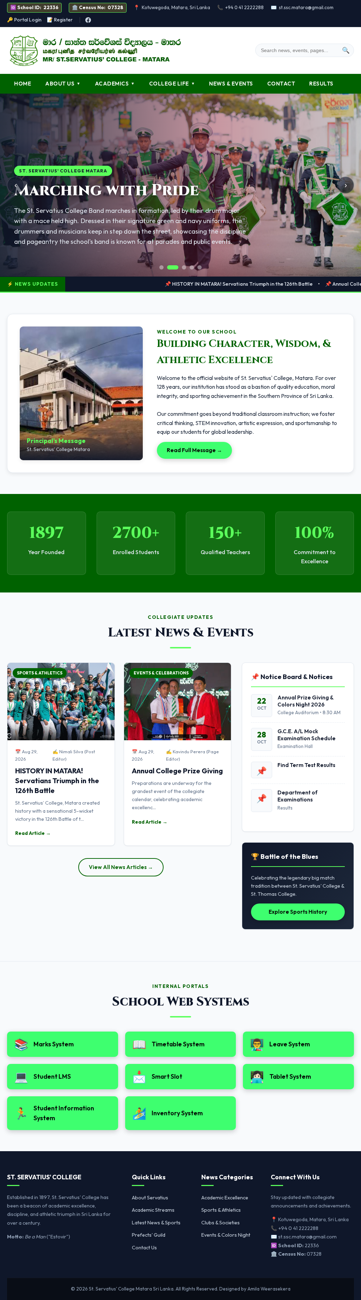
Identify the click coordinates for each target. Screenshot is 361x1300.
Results (321, 83)
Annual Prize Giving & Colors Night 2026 (305, 701)
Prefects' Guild (148, 1235)
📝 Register (60, 20)
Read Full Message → (194, 450)
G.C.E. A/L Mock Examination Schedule (306, 735)
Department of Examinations (297, 796)
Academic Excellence (224, 1197)
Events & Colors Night (225, 1235)
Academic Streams (153, 1210)
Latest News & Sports (156, 1222)
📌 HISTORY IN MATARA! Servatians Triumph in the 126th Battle (202, 284)
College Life (172, 83)
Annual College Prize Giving (177, 770)
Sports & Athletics (221, 1210)
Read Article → (33, 833)
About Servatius (150, 1197)
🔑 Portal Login (24, 20)
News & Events (231, 83)
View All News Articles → (121, 867)
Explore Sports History (298, 911)
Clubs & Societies (220, 1222)
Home (22, 83)
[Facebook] (88, 20)
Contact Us (144, 1247)
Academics (115, 83)
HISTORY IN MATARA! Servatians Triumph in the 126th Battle (57, 780)
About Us (63, 83)
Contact (281, 83)
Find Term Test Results (306, 765)
